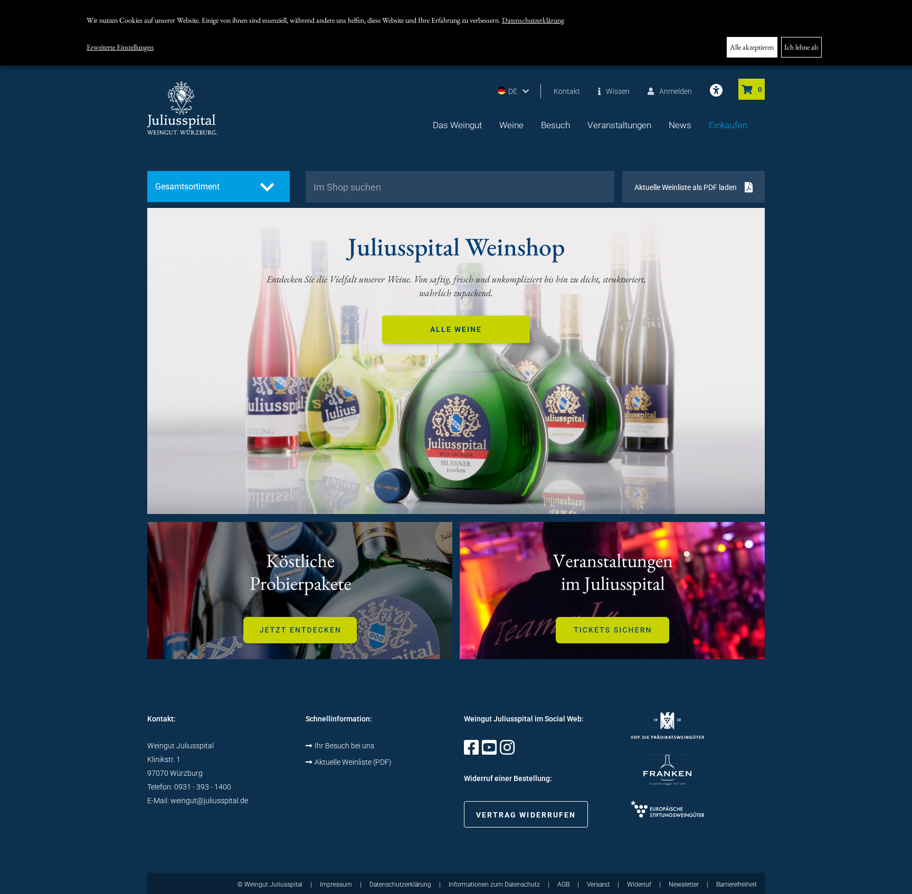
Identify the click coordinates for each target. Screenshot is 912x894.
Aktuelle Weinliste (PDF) (353, 762)
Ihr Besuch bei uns (344, 745)
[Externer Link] (471, 751)
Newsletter (684, 884)
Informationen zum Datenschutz (494, 884)
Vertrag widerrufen (526, 815)
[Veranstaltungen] (612, 590)
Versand (598, 884)
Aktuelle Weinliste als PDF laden (685, 187)
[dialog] (456, 32)
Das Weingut (457, 125)
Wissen (618, 91)
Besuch (555, 125)
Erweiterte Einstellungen (120, 47)
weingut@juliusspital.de (209, 800)
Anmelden (675, 91)
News (680, 125)
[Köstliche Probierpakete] (300, 590)
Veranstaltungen (619, 125)
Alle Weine (456, 329)
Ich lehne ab (801, 47)
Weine (511, 125)
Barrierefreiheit (736, 884)
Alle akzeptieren (752, 47)
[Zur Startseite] (182, 108)
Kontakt (567, 91)
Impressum (336, 884)
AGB (563, 884)
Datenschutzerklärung (533, 20)
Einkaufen (728, 125)
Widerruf (639, 884)
